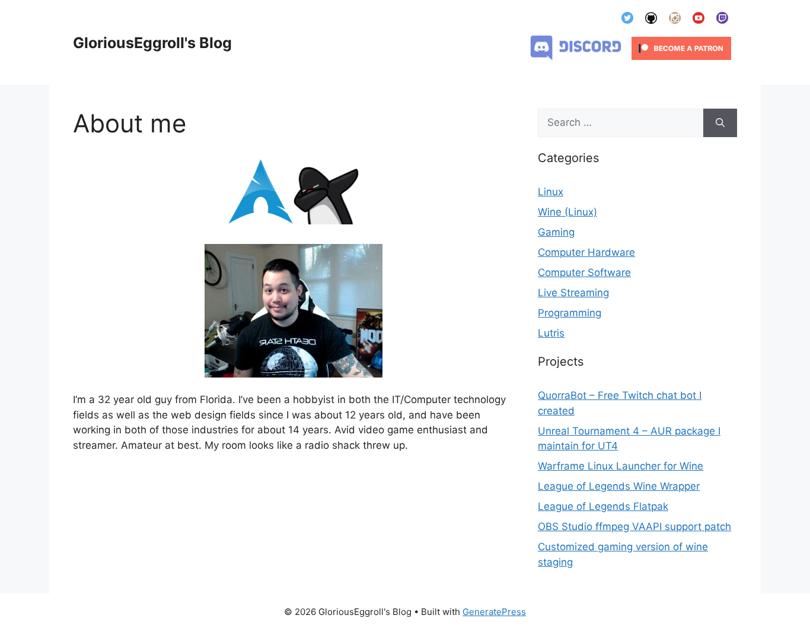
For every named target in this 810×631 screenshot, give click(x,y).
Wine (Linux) (567, 212)
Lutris (551, 333)
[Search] (720, 123)
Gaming (556, 232)
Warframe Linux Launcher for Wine (620, 466)
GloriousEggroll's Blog (152, 43)
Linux (550, 192)
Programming (569, 313)
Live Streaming (573, 293)
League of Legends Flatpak (603, 506)
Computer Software (584, 272)
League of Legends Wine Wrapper (619, 486)
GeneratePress (494, 611)
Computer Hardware (586, 252)
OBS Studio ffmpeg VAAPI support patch (634, 526)
